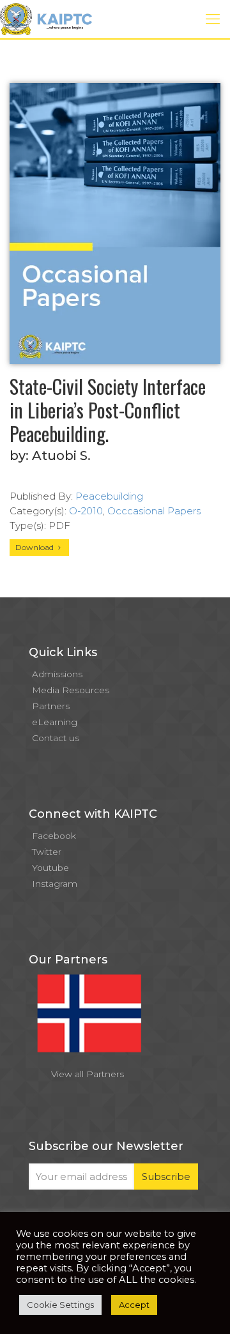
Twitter (46, 852)
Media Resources (70, 690)
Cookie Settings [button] (60, 1305)
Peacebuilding (109, 496)
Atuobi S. (61, 455)
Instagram (54, 883)
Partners (51, 706)
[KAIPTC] (46, 19)
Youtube (50, 867)
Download (35, 547)
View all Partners (87, 1074)
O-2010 (86, 511)
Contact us (55, 738)
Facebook (54, 836)
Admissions (57, 674)
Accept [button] (134, 1305)
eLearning (54, 722)
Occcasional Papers (154, 511)
